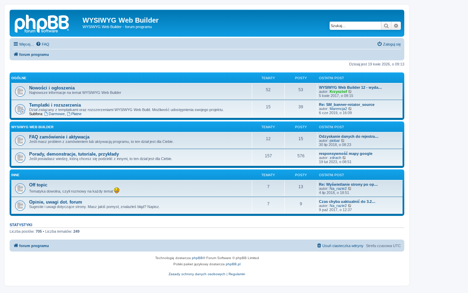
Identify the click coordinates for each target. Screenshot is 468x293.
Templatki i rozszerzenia (55, 105)
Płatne (76, 114)
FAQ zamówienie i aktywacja (59, 136)
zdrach (335, 158)
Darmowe (57, 114)
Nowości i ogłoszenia (52, 87)
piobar (335, 140)
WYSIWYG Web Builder (32, 127)
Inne (15, 175)
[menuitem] (42, 44)
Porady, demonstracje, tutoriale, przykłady (74, 154)
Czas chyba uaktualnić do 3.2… (347, 201)
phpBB (197, 258)
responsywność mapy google (345, 153)
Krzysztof (338, 91)
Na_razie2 (338, 188)
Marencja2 (338, 109)
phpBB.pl (233, 264)
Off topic (38, 184)
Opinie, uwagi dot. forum (55, 202)
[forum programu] (47, 22)
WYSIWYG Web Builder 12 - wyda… (350, 87)
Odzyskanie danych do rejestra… (349, 136)
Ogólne (18, 78)
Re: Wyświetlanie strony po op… (348, 184)
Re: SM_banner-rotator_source (346, 104)
